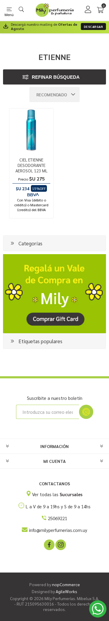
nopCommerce (66, 584)
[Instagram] (60, 544)
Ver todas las (57, 494)
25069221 (57, 518)
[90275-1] (31, 130)
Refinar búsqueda (56, 77)
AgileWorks (66, 591)
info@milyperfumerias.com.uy (58, 530)
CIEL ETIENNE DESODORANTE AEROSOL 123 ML (31, 165)
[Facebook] (49, 544)
